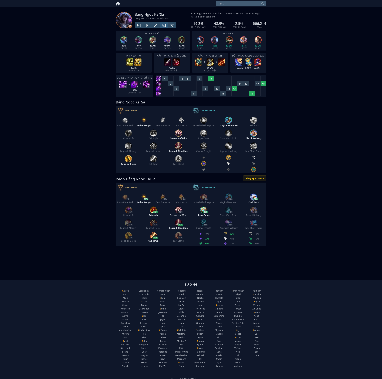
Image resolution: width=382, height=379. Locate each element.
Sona (219, 351)
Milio (181, 348)
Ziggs (256, 344)
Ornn (200, 326)
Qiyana (200, 341)
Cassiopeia (144, 290)
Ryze (219, 301)
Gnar (144, 351)
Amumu (125, 312)
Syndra (219, 366)
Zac (256, 333)
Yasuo (257, 312)
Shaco (219, 323)
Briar (125, 358)
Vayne (238, 341)
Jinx (163, 326)
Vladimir (238, 366)
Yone (256, 315)
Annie (125, 319)
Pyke (200, 337)
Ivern (162, 305)
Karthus (163, 344)
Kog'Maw (181, 297)
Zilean (257, 348)
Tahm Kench (238, 290)
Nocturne (200, 308)
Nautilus (200, 294)
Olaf (200, 319)
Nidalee (200, 301)
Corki (144, 297)
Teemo (238, 305)
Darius (144, 301)
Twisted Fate (238, 323)
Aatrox (125, 290)
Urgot (238, 333)
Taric (237, 301)
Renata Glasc (200, 362)
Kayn (162, 358)
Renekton (200, 366)
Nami (181, 366)
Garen (144, 348)
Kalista (163, 337)
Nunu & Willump (200, 314)
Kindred (182, 290)
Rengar (219, 290)
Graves (144, 358)
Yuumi (257, 326)
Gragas (144, 355)
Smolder (219, 348)
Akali (125, 297)
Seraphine (219, 315)
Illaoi (162, 297)
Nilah (200, 305)
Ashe (125, 326)
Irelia (162, 301)
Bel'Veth (125, 344)
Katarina (163, 351)
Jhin (163, 323)
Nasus (200, 290)
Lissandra (182, 315)
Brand (125, 351)
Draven (144, 312)
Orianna (200, 323)
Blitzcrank (125, 348)
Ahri (125, 294)
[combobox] (241, 3)
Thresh (237, 308)
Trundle (238, 315)
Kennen (163, 362)
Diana (144, 305)
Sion (219, 337)
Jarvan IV (162, 312)
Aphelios (125, 323)
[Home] (118, 3)
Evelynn (144, 323)
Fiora (144, 333)
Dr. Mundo (144, 308)
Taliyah (237, 294)
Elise (144, 319)
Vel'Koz (237, 348)
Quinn (200, 344)
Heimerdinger (163, 290)
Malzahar (181, 333)
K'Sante (163, 330)
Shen (219, 326)
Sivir (219, 341)
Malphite (181, 330)
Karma (163, 341)
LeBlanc (182, 301)
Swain (219, 358)
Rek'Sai (200, 355)
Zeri (257, 341)
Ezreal (144, 326)
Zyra (257, 355)
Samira (219, 305)
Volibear (257, 290)
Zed (257, 337)
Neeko (200, 297)
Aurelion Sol (125, 330)
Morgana (181, 358)
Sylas (219, 362)
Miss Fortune (181, 351)
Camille (125, 366)
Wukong (257, 297)
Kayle (162, 355)
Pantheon (200, 330)
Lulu (182, 323)
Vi (238, 355)
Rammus (200, 351)
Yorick (257, 319)
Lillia (181, 312)
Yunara (256, 323)
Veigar (238, 344)
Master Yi (181, 341)
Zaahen (256, 330)
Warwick (256, 294)
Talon (238, 297)
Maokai (181, 337)
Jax (162, 315)
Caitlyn (125, 362)
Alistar (125, 305)
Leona (182, 308)
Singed (219, 333)
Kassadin (162, 348)
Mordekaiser (181, 355)
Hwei (162, 294)
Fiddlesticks (144, 330)
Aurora (125, 333)
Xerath (256, 305)
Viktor (238, 362)
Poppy (200, 333)
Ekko (144, 315)
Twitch (238, 326)
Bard (125, 341)
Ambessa (125, 308)
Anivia (125, 315)
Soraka (219, 355)
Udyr (237, 330)
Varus (238, 337)
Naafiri (181, 362)
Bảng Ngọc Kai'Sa (255, 178)
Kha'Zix (162, 366)
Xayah (257, 301)
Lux (181, 326)
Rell (200, 358)
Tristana (238, 312)
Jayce (162, 319)
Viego (238, 358)
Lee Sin (181, 305)
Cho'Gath (144, 294)
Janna (163, 308)
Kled (181, 294)
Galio (144, 341)
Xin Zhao (256, 308)
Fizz (144, 337)
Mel (182, 344)
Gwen (144, 362)
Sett (219, 319)
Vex (238, 351)
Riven (219, 294)
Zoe (256, 351)
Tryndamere (238, 319)
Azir (125, 337)
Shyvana (219, 330)
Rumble (219, 297)
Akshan (125, 301)
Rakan (200, 348)
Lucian (181, 319)
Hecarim (144, 366)
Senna (219, 312)
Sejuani (219, 308)
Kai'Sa (163, 333)
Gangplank (144, 344)
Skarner (219, 344)
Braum (125, 355)
